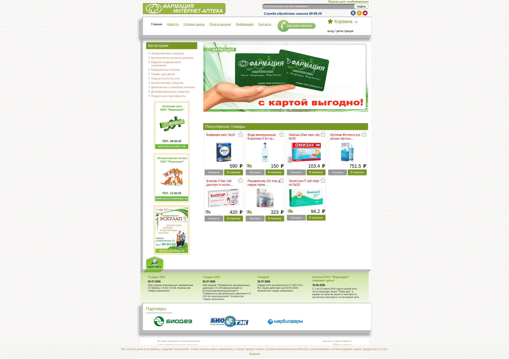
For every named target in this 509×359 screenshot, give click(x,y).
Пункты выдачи (220, 24)
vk (353, 13)
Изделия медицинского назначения (166, 63)
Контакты (264, 24)
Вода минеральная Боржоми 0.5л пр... (262, 136)
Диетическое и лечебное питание (173, 87)
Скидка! (263, 277)
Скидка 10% (156, 277)
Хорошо (254, 353)
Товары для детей (163, 74)
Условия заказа (194, 24)
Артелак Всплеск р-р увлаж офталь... (345, 136)
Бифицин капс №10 (220, 134)
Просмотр (214, 172)
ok (359, 13)
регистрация (344, 31)
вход (330, 31)
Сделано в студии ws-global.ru (337, 341)
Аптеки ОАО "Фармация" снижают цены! (330, 278)
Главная (156, 24)
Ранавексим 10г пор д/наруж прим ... (264, 183)
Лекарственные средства (167, 53)
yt (365, 13)
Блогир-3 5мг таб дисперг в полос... (219, 183)
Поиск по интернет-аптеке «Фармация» (286, 6)
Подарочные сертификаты (168, 95)
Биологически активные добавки (172, 57)
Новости (173, 24)
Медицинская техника (165, 69)
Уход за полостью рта (165, 78)
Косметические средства (167, 82)
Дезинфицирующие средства (170, 91)
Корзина (343, 21)
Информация (245, 24)
